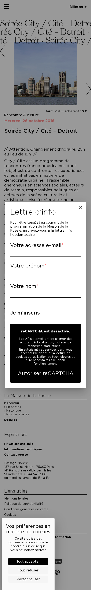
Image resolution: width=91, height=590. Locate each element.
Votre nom (23, 286)
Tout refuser (28, 570)
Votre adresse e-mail (35, 245)
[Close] (80, 207)
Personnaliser (28, 579)
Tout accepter (28, 561)
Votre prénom (27, 266)
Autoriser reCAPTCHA (45, 373)
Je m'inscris (25, 313)
